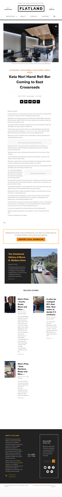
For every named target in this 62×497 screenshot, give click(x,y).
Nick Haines (22, 312)
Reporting (10, 16)
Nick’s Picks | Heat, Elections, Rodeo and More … (23, 369)
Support (45, 16)
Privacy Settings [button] (36, 485)
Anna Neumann (52, 317)
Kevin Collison (30, 96)
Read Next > (11, 279)
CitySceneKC (14, 70)
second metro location (31, 131)
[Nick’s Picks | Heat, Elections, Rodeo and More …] (10, 369)
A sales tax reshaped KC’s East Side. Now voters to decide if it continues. (51, 307)
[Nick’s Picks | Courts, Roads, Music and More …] (10, 304)
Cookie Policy (49, 485)
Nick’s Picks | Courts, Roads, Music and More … (23, 304)
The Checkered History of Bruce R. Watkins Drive (17, 257)
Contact (33, 16)
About (23, 16)
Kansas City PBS (16, 439)
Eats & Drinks (26, 70)
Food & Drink (38, 70)
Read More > (21, 354)
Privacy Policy (43, 485)
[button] (16, 16)
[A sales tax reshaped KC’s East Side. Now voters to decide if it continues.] (38, 304)
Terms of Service (53, 486)
